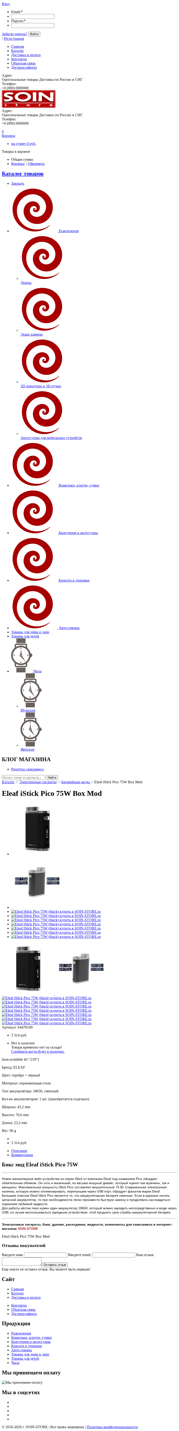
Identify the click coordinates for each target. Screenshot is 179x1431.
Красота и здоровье (74, 580)
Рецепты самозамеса (27, 769)
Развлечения (69, 231)
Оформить (36, 164)
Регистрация (14, 39)
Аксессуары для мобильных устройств (51, 438)
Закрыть (17, 183)
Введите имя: (12, 1255)
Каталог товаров (23, 173)
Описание (19, 1151)
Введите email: (79, 1255)
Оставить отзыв (55, 1265)
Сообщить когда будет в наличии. (38, 1051)
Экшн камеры (32, 334)
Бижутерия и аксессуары (78, 533)
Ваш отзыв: (145, 1255)
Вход (6, 4)
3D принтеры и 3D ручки (41, 386)
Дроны (26, 283)
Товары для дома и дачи (30, 632)
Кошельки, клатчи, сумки (79, 485)
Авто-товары (69, 628)
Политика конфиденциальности (112, 1427)
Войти (34, 34)
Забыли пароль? (14, 34)
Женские (27, 749)
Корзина (17, 164)
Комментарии (22, 1155)
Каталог (8, 782)
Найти (52, 777)
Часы (37, 671)
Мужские (28, 710)
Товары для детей (25, 636)
